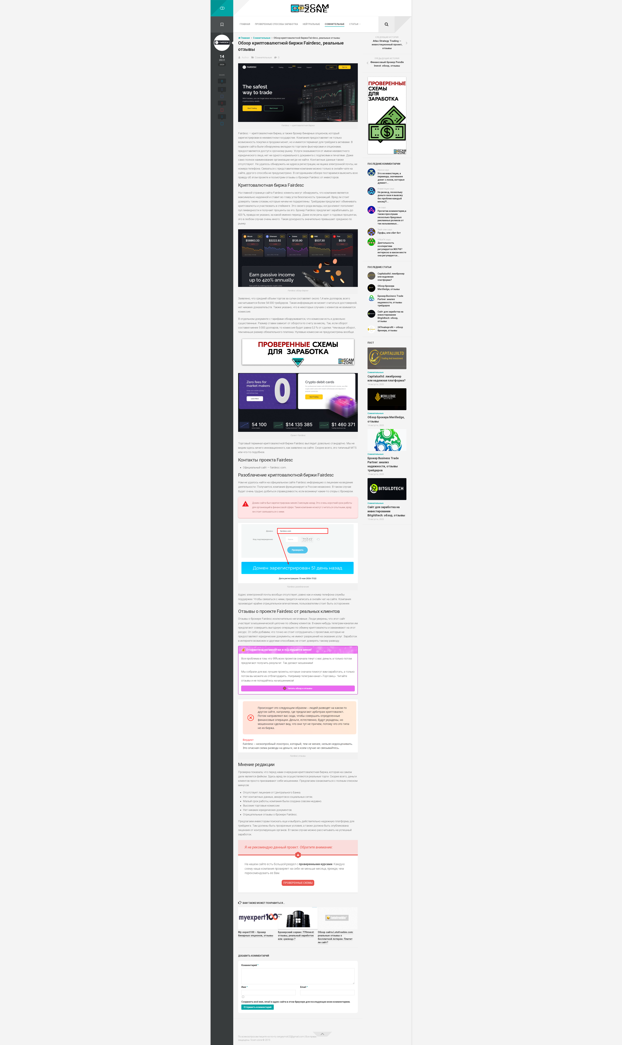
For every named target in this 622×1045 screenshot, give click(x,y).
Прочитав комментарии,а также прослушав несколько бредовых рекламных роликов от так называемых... (392, 217)
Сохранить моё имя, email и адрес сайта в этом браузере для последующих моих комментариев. (295, 1001)
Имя (244, 987)
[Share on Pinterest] (222, 107)
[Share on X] (222, 82)
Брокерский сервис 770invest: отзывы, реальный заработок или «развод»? (296, 935)
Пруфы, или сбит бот (389, 233)
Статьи (353, 24)
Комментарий (250, 965)
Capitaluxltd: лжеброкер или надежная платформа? (391, 276)
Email (304, 987)
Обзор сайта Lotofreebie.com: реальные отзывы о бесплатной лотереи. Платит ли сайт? (335, 937)
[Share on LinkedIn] (222, 120)
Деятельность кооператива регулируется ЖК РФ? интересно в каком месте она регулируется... (392, 249)
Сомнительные (334, 24)
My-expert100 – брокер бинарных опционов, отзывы (255, 934)
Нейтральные (311, 24)
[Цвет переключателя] (222, 8)
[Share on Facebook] (222, 93)
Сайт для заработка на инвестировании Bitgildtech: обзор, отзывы (386, 511)
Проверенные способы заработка (276, 24)
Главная (245, 24)
